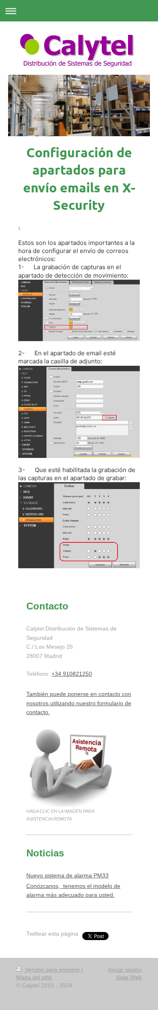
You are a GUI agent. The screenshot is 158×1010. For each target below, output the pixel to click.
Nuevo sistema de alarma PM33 (67, 875)
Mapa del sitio (34, 977)
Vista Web (129, 977)
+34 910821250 (71, 674)
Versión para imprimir (52, 969)
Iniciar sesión (125, 969)
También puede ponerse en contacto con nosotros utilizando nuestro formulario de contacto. (78, 703)
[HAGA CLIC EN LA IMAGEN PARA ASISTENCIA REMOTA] (71, 766)
